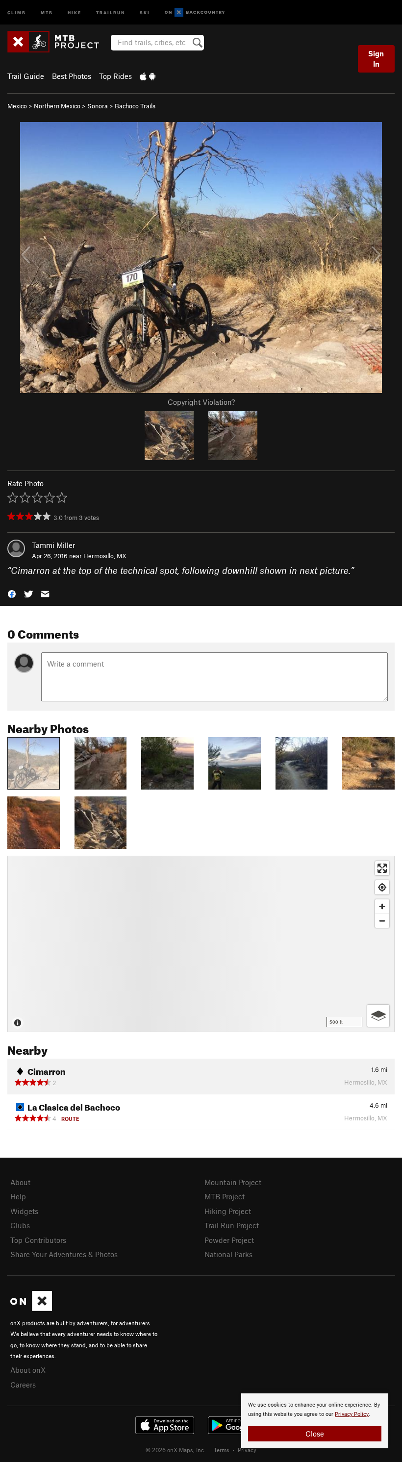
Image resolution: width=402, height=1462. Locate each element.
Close (314, 1433)
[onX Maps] (31, 1308)
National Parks (228, 1254)
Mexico (17, 106)
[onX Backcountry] (194, 12)
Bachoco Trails (135, 106)
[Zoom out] (382, 921)
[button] (11, 593)
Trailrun (110, 12)
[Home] (58, 41)
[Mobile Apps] (147, 76)
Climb (16, 12)
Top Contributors (38, 1240)
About (20, 1182)
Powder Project (229, 1240)
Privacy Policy (352, 1414)
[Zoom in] (382, 906)
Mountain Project (232, 1182)
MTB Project (224, 1196)
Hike (74, 12)
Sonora (97, 106)
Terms (221, 1449)
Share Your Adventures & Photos (64, 1254)
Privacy (247, 1449)
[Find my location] (382, 887)
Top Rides (115, 76)
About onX (28, 1369)
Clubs (20, 1225)
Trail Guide (25, 76)
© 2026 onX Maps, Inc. (175, 1449)
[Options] (378, 1016)
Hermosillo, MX (104, 556)
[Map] (201, 944)
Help (18, 1196)
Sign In (376, 58)
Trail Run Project (231, 1225)
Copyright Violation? (201, 401)
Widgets (24, 1211)
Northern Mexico (57, 106)
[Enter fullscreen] (382, 868)
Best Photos (71, 76)
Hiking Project (227, 1211)
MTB (47, 12)
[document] (314, 1420)
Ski (145, 12)
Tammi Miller (53, 545)
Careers (23, 1384)
